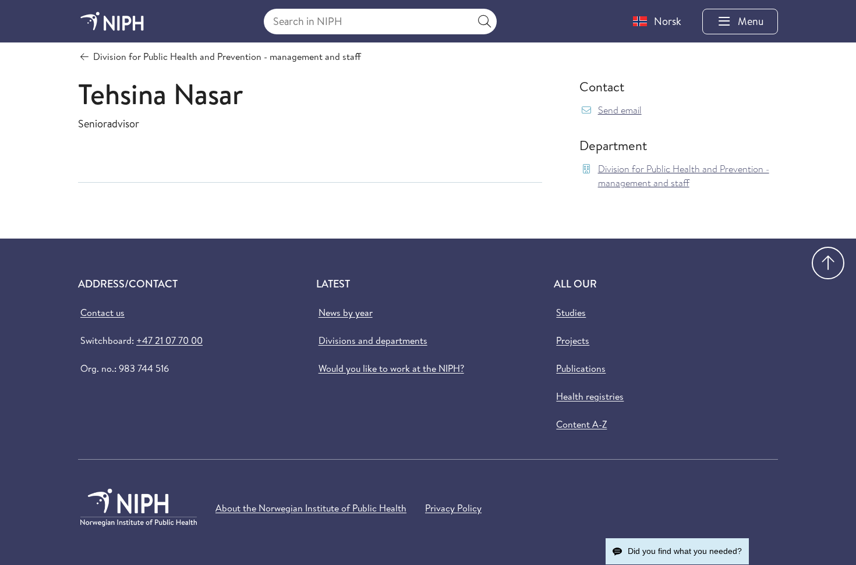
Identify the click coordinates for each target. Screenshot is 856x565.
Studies (571, 312)
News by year (346, 312)
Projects (572, 340)
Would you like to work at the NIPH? (391, 368)
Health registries (590, 396)
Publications (581, 368)
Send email (620, 110)
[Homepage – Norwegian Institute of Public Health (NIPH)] (112, 21)
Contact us (102, 312)
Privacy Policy (453, 508)
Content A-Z (581, 424)
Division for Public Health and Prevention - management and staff (683, 176)
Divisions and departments (373, 340)
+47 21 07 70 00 (169, 340)
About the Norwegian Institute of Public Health (310, 508)
